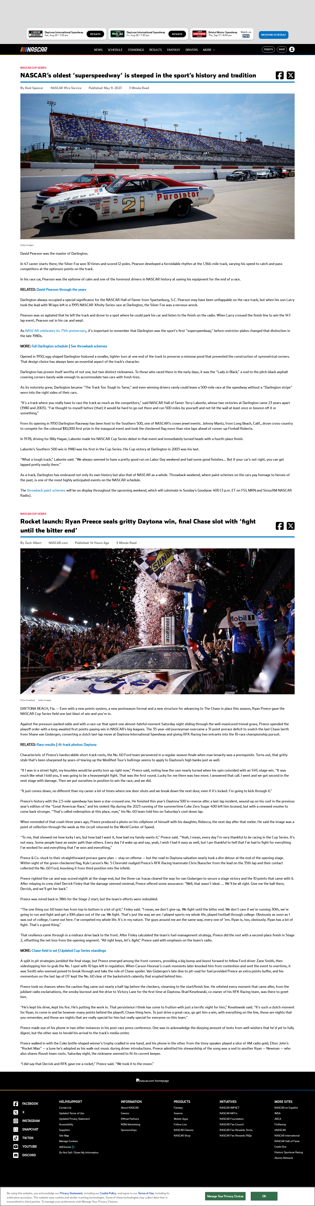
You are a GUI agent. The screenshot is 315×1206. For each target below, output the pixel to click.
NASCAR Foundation (232, 1118)
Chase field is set (44, 951)
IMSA (277, 1113)
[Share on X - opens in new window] (291, 77)
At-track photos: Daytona (77, 745)
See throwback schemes (89, 346)
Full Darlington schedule (50, 346)
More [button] (207, 49)
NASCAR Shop (182, 1135)
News (98, 49)
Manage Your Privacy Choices (225, 1196)
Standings (136, 49)
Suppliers (64, 1130)
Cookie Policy (108, 1193)
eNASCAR (280, 1130)
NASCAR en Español (286, 1107)
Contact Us (65, 1107)
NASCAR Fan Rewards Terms (236, 1130)
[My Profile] (292, 49)
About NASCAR (130, 1107)
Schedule (115, 49)
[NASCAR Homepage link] (157, 1077)
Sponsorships (129, 1130)
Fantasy (173, 49)
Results (95, 34)
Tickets (268, 49)
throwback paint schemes (46, 490)
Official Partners (130, 1118)
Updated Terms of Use (71, 1113)
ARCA (277, 1118)
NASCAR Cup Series (33, 67)
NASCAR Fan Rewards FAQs (236, 1135)
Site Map (64, 1135)
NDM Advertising (130, 1124)
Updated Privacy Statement (74, 1118)
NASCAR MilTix (228, 1113)
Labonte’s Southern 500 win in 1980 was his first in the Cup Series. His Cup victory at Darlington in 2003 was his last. (109, 449)
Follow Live (180, 1124)
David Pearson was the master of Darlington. (54, 253)
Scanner (178, 1113)
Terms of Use (146, 1193)
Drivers (192, 49)
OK (264, 1196)
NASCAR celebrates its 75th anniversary (55, 331)
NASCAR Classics (184, 1130)
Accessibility (66, 1124)
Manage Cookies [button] (68, 1141)
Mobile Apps (181, 1118)
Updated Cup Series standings (83, 951)
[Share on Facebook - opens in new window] (280, 77)
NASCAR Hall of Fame (287, 1141)
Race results (46, 745)
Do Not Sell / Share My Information (79, 1152)
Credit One (280, 1146)
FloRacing (280, 1124)
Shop (282, 49)
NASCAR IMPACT (230, 1107)
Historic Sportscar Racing (288, 1152)
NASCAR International (287, 1135)
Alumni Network (283, 1157)
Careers (125, 1113)
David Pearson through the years (61, 290)
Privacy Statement (71, 1193)
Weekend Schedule (273, 34)
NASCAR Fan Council (232, 1124)
